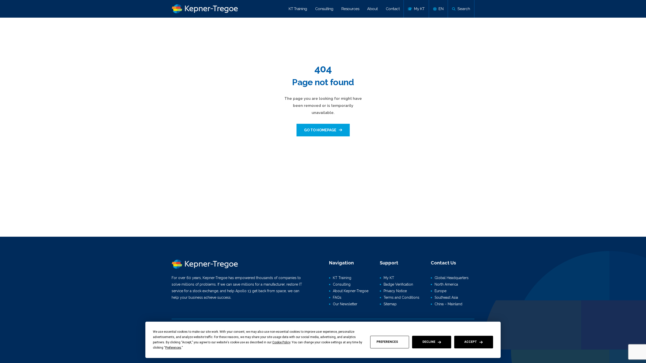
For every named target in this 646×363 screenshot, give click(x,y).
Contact (393, 9)
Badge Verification (398, 284)
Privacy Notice (395, 291)
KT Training (298, 9)
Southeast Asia (446, 297)
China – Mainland (448, 304)
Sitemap (390, 304)
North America (446, 284)
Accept (470, 342)
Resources (350, 9)
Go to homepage (320, 130)
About (372, 9)
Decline (428, 342)
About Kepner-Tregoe (350, 291)
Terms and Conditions (401, 297)
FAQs (337, 297)
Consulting (324, 9)
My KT (389, 278)
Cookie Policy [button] (281, 342)
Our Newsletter (345, 304)
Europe (440, 291)
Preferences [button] (173, 347)
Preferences (387, 342)
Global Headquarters (452, 278)
